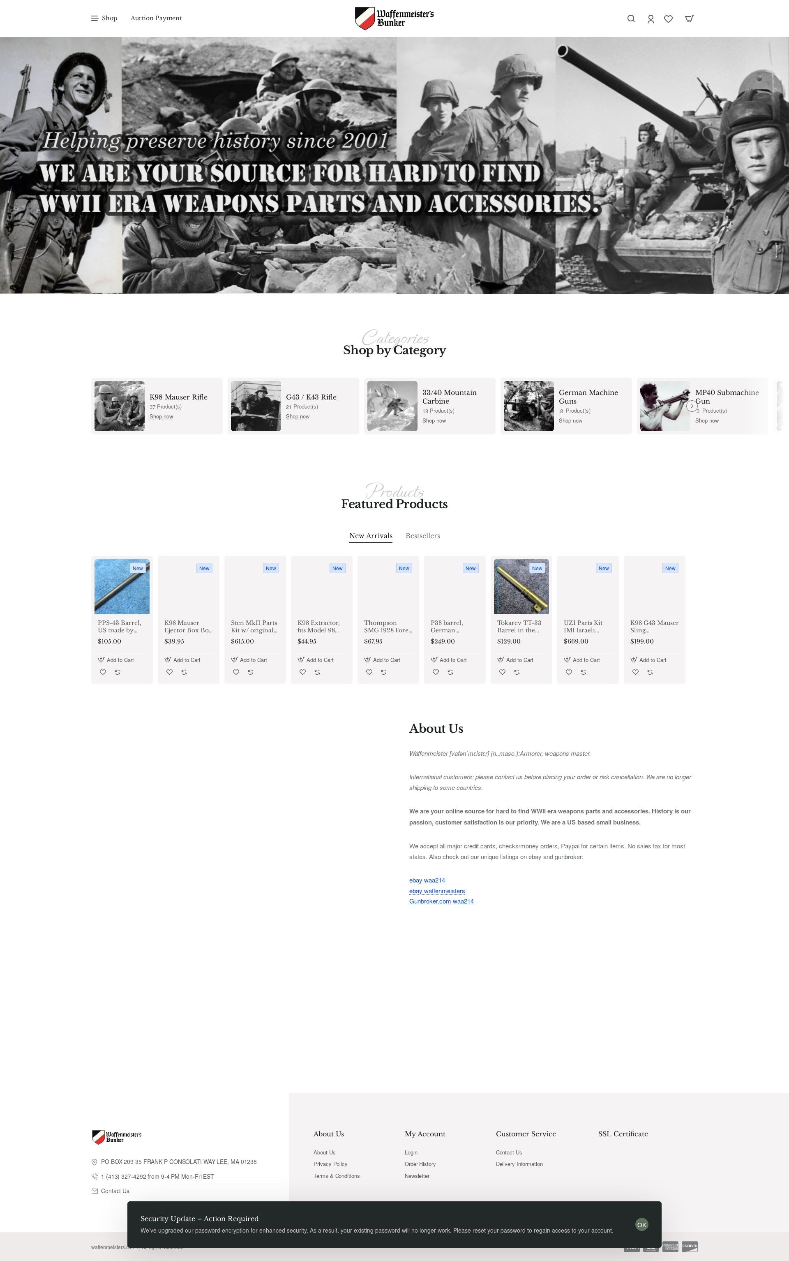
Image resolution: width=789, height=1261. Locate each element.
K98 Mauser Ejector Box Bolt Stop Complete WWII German (188, 626)
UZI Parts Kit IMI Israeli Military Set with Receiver (584, 626)
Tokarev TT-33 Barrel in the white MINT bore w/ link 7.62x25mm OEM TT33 (519, 626)
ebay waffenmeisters (437, 890)
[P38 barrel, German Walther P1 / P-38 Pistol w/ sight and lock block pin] (454, 586)
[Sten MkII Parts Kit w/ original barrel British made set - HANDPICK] (255, 586)
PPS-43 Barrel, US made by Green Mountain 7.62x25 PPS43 (119, 626)
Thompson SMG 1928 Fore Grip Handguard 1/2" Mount (387, 626)
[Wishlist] (669, 18)
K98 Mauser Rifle (179, 397)
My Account (425, 1134)
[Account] (651, 18)
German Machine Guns (588, 396)
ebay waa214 (427, 880)
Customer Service (526, 1134)
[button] (117, 660)
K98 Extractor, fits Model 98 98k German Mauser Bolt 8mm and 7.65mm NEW (319, 626)
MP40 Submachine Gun (727, 396)
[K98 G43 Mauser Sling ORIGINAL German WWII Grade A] (654, 586)
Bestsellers (423, 536)
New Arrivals (370, 536)
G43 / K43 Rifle (311, 397)
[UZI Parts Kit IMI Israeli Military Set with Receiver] (588, 586)
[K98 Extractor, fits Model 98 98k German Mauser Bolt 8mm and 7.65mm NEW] (321, 586)
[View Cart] (689, 18)
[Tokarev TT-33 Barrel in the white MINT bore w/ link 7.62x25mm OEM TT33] (521, 586)
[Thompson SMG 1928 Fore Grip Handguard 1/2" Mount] (388, 586)
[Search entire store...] (631, 18)
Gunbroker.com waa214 (441, 900)
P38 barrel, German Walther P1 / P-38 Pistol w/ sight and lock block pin (453, 626)
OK (641, 1224)
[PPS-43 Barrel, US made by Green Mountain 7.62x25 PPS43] (122, 586)
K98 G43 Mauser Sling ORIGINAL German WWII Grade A (654, 626)
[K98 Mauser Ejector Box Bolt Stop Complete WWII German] (188, 586)
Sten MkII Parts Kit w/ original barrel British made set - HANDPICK (254, 626)
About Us (329, 1134)
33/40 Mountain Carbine (449, 396)
